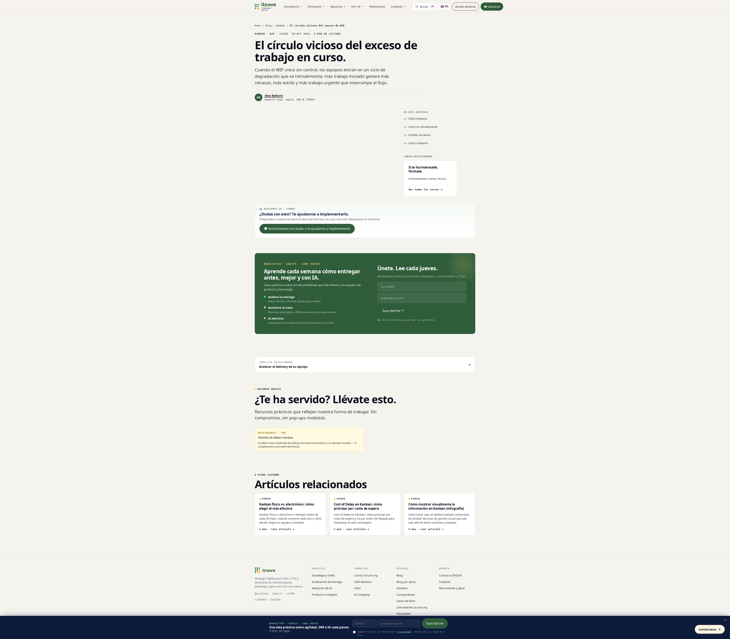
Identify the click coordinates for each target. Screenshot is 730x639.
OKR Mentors (363, 582)
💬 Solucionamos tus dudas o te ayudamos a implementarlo (307, 229)
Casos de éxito (406, 601)
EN (446, 6)
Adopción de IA (322, 588)
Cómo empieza (417, 118)
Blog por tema (406, 582)
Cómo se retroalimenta (422, 127)
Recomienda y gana (452, 588)
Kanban (280, 25)
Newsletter (404, 613)
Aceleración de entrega (327, 582)
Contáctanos (707, 629)
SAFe (357, 588)
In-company (362, 594)
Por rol (355, 6)
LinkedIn (261, 599)
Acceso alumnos (465, 6)
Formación (315, 6)
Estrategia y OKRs (323, 575)
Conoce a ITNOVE (450, 575)
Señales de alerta (419, 135)
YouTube (275, 599)
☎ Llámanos (492, 6)
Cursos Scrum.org (366, 575)
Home (258, 25)
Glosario (402, 588)
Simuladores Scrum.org (412, 607)
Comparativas (406, 594)
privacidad (404, 632)
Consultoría (291, 6)
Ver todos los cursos (424, 189)
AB (258, 97)
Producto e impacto (324, 594)
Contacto (396, 6)
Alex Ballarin (274, 95)
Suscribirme (435, 623)
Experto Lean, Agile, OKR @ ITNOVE (290, 99)
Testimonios (377, 6)
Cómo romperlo (418, 143)
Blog (268, 25)
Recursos (336, 6)
